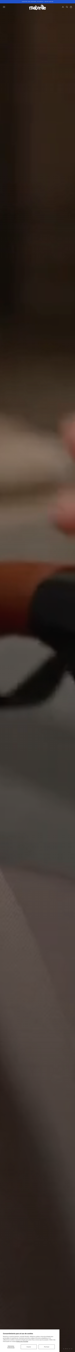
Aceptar (29, 1347)
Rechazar (46, 1347)
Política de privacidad (22, 1341)
